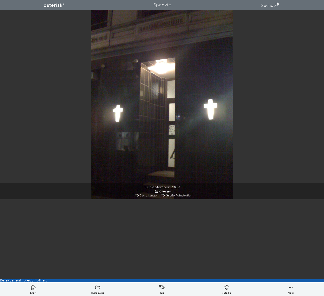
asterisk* (54, 5)
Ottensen (165, 191)
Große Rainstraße (178, 195)
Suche (267, 5)
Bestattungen (149, 195)
